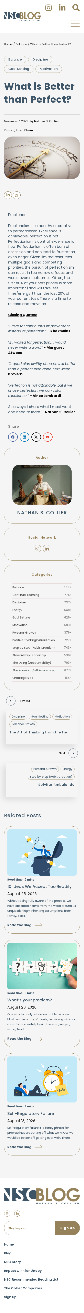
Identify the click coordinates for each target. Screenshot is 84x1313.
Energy (42, 610)
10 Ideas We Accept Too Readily (39, 886)
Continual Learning (42, 595)
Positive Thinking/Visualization (42, 640)
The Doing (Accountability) (42, 663)
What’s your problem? (29, 1000)
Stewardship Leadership (42, 655)
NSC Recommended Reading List (31, 1279)
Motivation (49, 68)
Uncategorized (42, 678)
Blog (7, 1253)
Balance (21, 44)
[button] (75, 24)
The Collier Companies (23, 1288)
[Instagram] (37, 548)
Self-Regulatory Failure (30, 1113)
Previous (25, 701)
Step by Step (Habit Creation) (42, 648)
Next (62, 753)
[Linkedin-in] (17, 1213)
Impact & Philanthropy (23, 1270)
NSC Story (12, 1262)
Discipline (40, 59)
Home (8, 44)
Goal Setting (18, 68)
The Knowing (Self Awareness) (42, 670)
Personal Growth (42, 633)
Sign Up (10, 1297)
